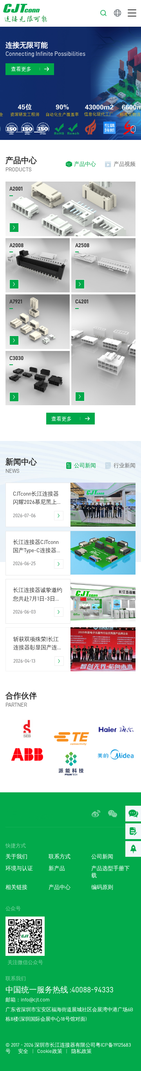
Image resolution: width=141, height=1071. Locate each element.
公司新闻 (102, 856)
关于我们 (16, 856)
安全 (23, 1051)
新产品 (57, 868)
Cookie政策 (49, 1051)
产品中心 (59, 887)
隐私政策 (81, 1051)
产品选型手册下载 (110, 872)
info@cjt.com (35, 999)
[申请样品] (133, 831)
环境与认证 (19, 868)
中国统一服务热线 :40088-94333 (59, 990)
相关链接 (16, 887)
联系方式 (59, 856)
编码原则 (102, 887)
